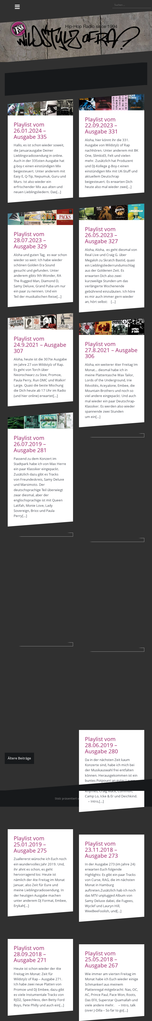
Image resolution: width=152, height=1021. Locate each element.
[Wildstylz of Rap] (76, 36)
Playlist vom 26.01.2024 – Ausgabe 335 (30, 130)
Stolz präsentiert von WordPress (76, 798)
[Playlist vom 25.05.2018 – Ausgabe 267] (111, 796)
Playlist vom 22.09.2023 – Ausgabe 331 (101, 125)
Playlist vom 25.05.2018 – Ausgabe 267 (101, 959)
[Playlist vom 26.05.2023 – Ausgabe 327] (111, 212)
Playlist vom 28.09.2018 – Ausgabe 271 (30, 954)
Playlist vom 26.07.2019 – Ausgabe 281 (30, 444)
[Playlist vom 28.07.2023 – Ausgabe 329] (40, 217)
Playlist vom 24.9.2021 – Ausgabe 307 (40, 345)
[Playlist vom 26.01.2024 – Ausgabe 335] (40, 107)
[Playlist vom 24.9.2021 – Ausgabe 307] (40, 321)
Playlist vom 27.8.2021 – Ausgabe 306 (111, 350)
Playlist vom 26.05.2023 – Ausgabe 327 (101, 235)
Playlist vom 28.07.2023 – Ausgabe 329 (30, 240)
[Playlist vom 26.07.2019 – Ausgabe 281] (40, 420)
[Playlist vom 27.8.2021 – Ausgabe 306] (111, 327)
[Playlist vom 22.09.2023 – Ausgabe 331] (111, 102)
